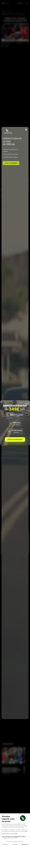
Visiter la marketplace (15, 439)
